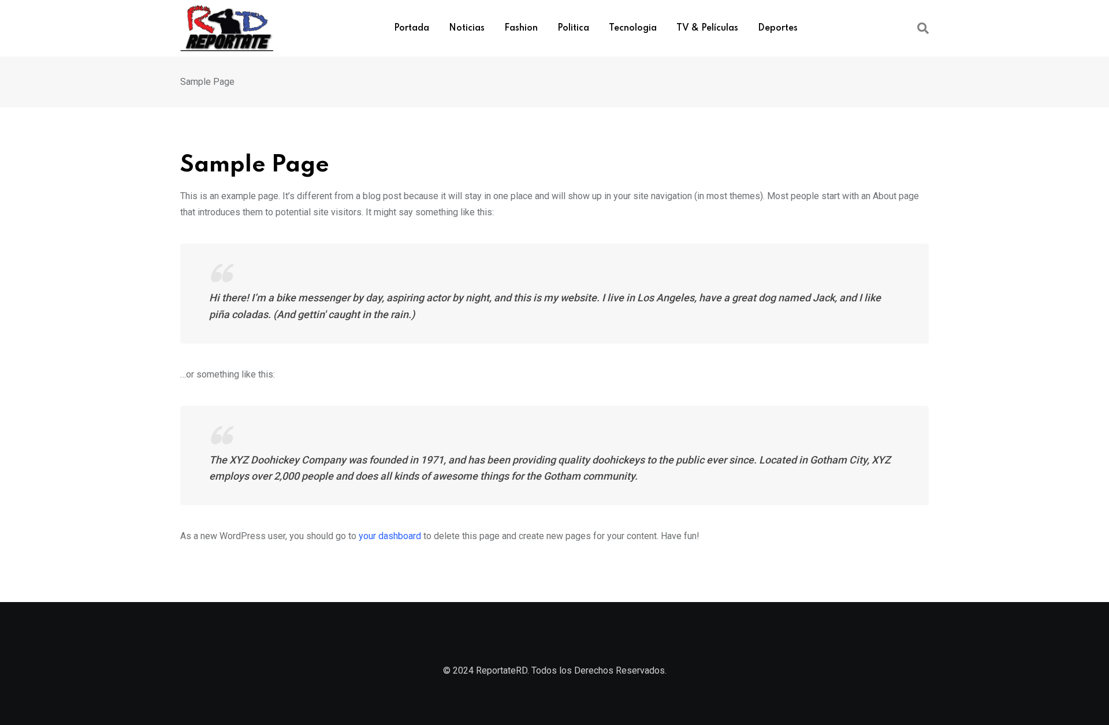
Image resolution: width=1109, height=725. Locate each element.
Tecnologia (633, 28)
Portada (411, 28)
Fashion (521, 28)
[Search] (923, 28)
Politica (573, 28)
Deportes (778, 28)
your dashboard (390, 535)
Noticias (467, 28)
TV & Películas (707, 28)
